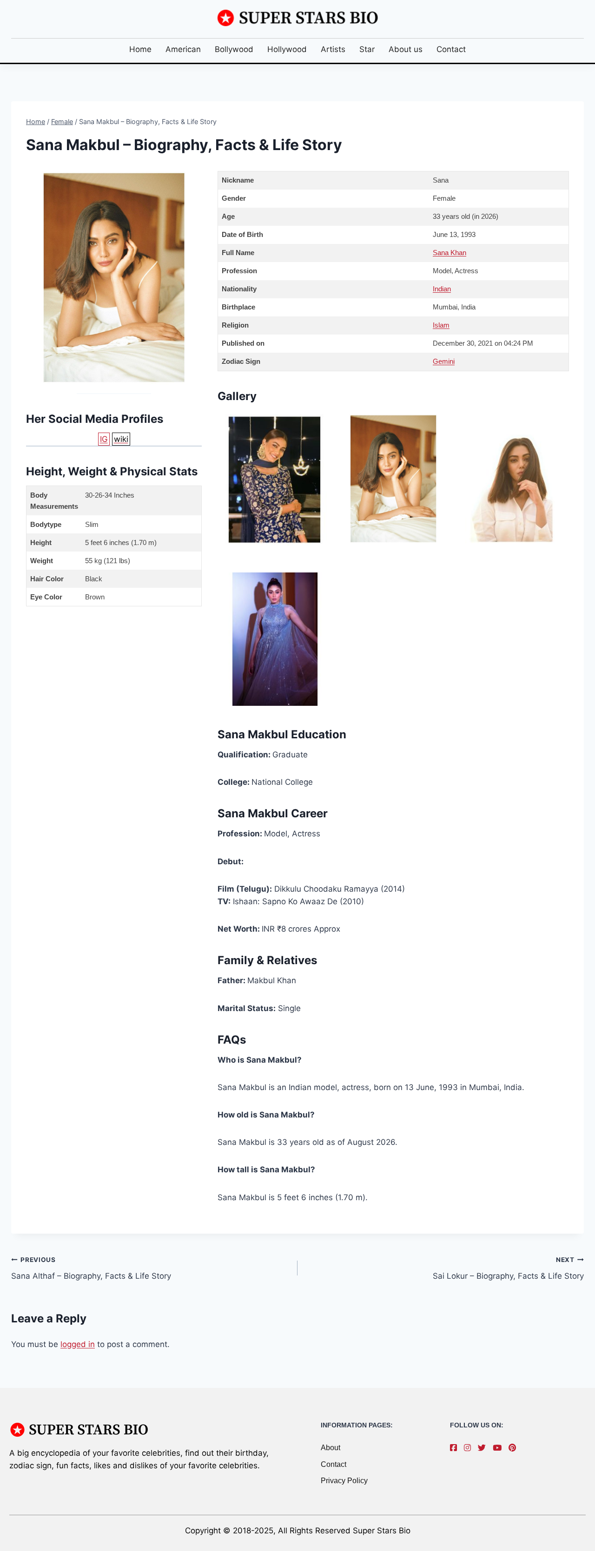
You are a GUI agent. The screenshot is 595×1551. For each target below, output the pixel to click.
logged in (77, 1344)
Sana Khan (449, 252)
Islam (441, 325)
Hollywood (287, 49)
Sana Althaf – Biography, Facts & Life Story (91, 1268)
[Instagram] (470, 1447)
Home (140, 49)
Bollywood (234, 49)
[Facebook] (456, 1447)
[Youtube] (499, 1447)
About (330, 1448)
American (183, 49)
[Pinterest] (515, 1447)
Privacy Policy (344, 1481)
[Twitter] (484, 1447)
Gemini (444, 361)
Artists (333, 49)
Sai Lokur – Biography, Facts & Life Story (508, 1268)
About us (406, 49)
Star (367, 49)
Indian (442, 289)
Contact (451, 49)
